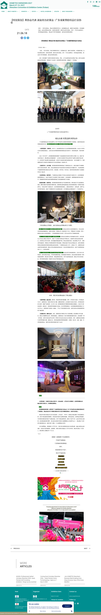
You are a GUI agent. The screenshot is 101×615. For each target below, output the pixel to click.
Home (3, 11)
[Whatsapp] (93, 1)
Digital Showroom (46, 11)
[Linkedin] (96, 1)
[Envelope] (99, 1)
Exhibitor (24, 11)
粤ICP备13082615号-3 (34, 613)
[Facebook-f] (87, 1)
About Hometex (12, 11)
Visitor (34, 11)
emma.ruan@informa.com (74, 596)
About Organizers (67, 11)
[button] (22, 38)
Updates (56, 11)
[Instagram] (90, 1)
